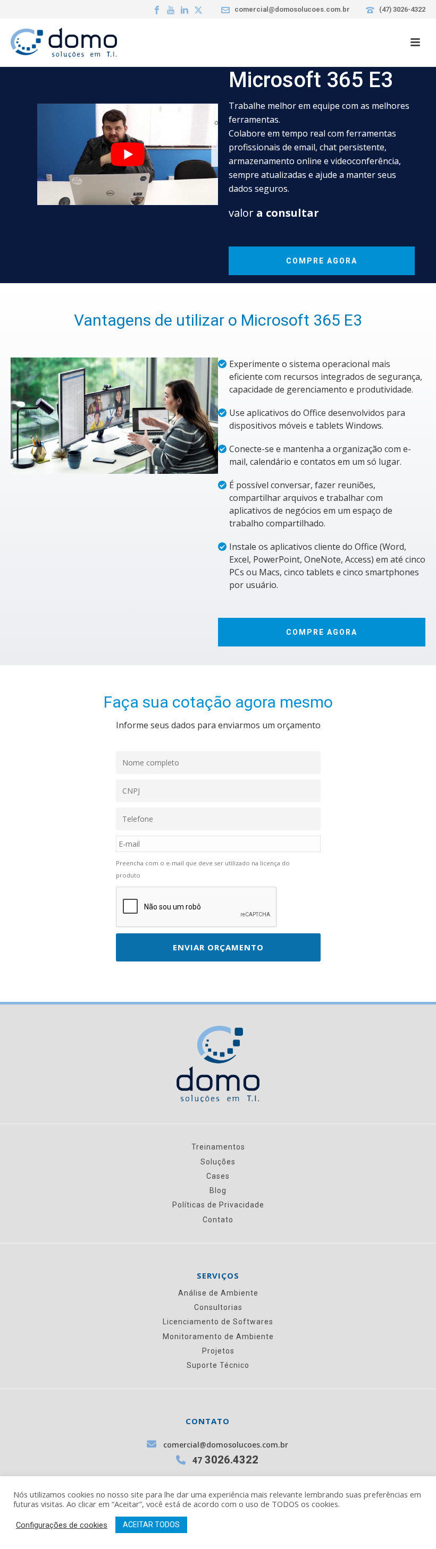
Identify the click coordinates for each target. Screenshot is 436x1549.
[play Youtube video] (127, 154)
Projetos (218, 1351)
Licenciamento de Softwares (218, 1321)
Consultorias (218, 1307)
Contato (218, 1219)
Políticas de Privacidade (218, 1205)
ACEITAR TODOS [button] (151, 1524)
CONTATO (208, 1421)
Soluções (218, 1162)
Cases (218, 1176)
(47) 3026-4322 (402, 9)
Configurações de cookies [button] (61, 1525)
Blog (218, 1190)
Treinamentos (218, 1147)
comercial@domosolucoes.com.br (292, 9)
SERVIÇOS (218, 1276)
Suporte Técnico (218, 1365)
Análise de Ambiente (218, 1293)
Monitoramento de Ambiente (218, 1336)
